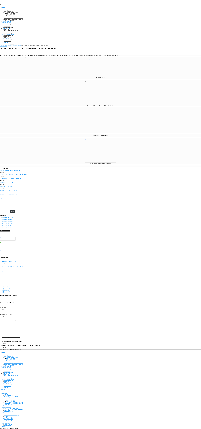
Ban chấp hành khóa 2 (10, 14)
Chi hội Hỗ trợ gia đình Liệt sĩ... (7, 186)
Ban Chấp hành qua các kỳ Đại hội (11, 12)
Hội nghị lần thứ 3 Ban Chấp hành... (8, 198)
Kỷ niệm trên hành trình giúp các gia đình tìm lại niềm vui (12, 266)
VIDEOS (3, 292)
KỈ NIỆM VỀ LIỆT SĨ (8, 36)
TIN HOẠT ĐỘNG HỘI (6, 22)
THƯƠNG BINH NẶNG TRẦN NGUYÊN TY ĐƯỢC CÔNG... (13, 174)
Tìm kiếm (12, 211)
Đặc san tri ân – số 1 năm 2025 (7, 223)
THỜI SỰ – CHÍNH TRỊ (6, 21)
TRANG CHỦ (2, 45)
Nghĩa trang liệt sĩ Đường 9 (7, 276)
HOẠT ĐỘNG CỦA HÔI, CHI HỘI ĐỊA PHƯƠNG (13, 25)
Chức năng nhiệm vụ (8, 11)
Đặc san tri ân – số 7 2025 (6, 225)
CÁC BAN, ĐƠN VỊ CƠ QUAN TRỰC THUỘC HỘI (13, 19)
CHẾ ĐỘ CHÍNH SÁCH (8, 40)
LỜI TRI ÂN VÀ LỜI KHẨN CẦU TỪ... (9, 194)
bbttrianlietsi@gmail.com (6, 309)
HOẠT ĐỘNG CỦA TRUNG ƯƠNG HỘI (11, 23)
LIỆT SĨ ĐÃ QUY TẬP (8, 33)
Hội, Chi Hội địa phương (9, 20)
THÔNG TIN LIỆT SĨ (6, 28)
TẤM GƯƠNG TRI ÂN (8, 27)
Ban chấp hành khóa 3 (10, 15)
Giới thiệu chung (7, 10)
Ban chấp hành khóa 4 (10, 17)
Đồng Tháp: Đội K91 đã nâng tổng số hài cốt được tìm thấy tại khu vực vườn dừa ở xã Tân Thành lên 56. (21, 345)
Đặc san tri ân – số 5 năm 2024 (7, 221)
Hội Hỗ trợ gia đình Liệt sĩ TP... (7, 182)
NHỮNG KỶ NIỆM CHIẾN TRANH (8, 289)
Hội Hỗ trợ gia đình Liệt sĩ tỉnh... (7, 203)
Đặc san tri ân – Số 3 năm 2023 (7, 217)
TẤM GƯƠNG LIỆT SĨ (8, 35)
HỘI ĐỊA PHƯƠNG (17, 45)
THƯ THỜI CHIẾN (7, 37)
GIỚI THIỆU (4, 8)
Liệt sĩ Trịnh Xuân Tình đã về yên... (7, 207)
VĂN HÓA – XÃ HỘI (6, 42)
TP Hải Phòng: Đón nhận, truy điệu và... (9, 190)
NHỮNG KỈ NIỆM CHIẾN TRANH (8, 34)
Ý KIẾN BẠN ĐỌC (7, 41)
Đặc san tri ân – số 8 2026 (6, 227)
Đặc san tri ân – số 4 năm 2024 (7, 219)
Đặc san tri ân (7, 26)
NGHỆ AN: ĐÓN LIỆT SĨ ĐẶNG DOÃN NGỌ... (10, 178)
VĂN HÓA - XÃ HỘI (6, 291)
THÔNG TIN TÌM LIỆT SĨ (9, 29)
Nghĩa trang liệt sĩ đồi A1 (6, 271)
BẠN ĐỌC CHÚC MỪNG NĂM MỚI (9, 261)
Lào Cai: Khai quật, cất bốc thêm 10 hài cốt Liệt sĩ (11, 337)
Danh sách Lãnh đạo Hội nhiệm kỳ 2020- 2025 (13, 18)
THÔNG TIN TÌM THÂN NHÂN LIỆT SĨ (11, 30)
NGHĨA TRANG (7, 31)
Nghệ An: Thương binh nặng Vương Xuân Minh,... (11, 170)
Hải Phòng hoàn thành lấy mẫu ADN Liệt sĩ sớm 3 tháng (12, 341)
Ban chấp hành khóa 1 (10, 13)
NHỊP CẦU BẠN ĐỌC (6, 38)
